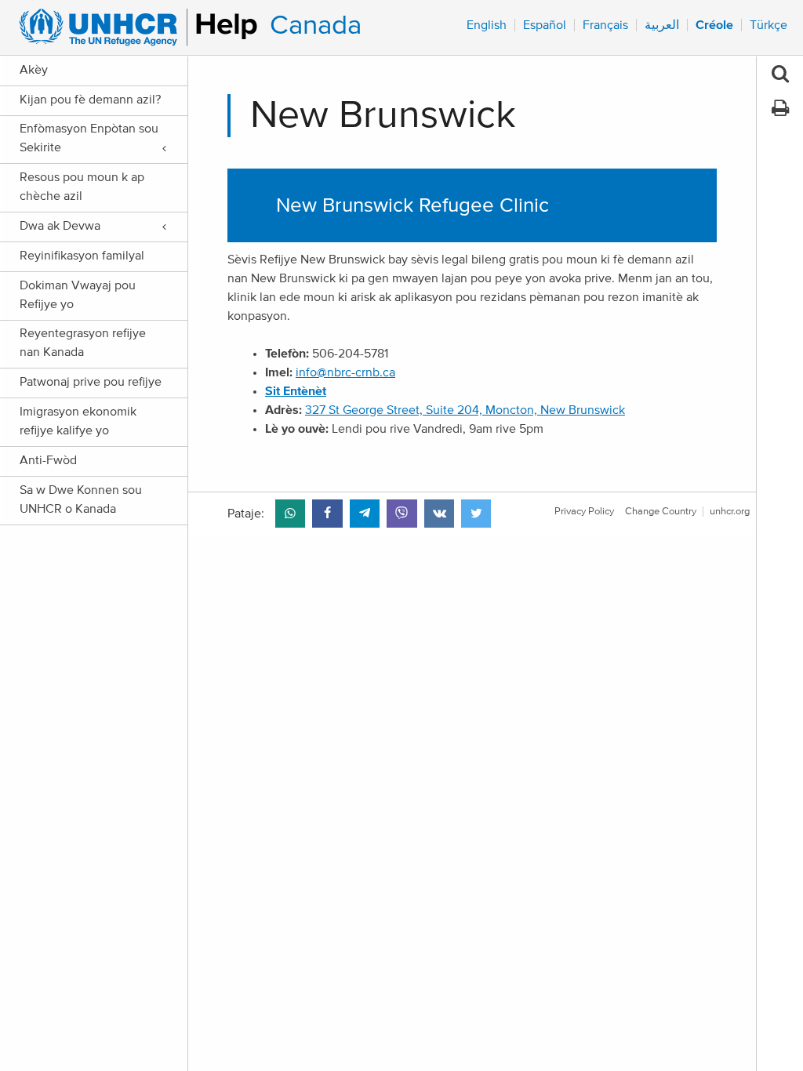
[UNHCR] (131, 27)
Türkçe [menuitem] (768, 25)
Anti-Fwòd (48, 460)
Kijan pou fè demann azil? (90, 99)
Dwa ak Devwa (60, 226)
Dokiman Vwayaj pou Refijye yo (78, 294)
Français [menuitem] (605, 25)
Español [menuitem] (544, 25)
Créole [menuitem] (714, 25)
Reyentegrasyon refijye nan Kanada (83, 342)
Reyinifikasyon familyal (82, 255)
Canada (316, 25)
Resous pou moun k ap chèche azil (82, 186)
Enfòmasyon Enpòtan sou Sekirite (89, 138)
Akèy (34, 70)
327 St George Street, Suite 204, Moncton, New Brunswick (465, 410)
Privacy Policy (584, 511)
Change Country (660, 511)
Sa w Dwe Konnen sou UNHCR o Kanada (81, 499)
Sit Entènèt (295, 391)
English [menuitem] (487, 25)
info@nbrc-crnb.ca (345, 372)
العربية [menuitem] (662, 25)
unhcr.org (730, 511)
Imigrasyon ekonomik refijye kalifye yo (78, 421)
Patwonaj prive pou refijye (91, 382)
